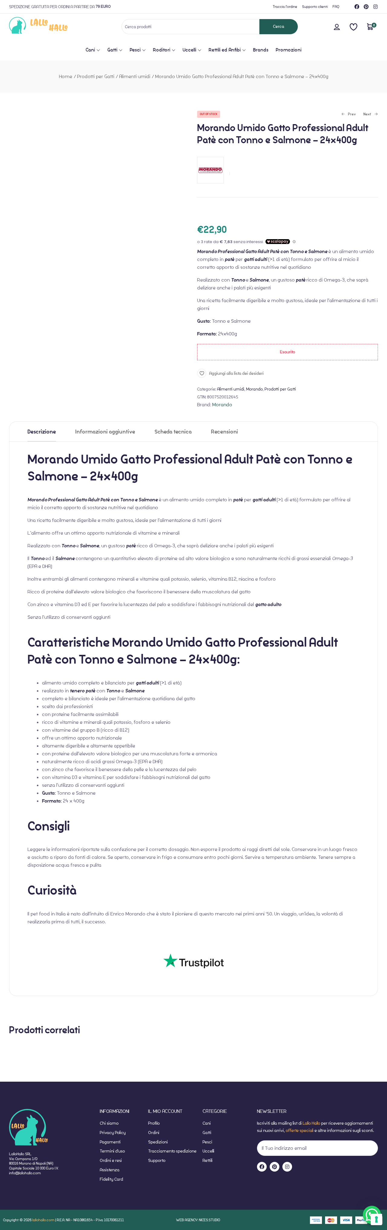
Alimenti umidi (134, 76)
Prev (348, 114)
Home (65, 76)
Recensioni (224, 432)
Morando (254, 389)
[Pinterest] (366, 6)
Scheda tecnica (173, 432)
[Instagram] (375, 6)
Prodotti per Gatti (95, 76)
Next (367, 114)
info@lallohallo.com (25, 1173)
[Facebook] (356, 6)
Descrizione (42, 432)
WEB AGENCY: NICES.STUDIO (198, 1220)
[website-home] (48, 26)
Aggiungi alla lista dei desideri (236, 373)
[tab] (42, 431)
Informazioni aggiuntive (105, 432)
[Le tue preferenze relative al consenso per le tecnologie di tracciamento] (376, 1219)
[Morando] (210, 186)
